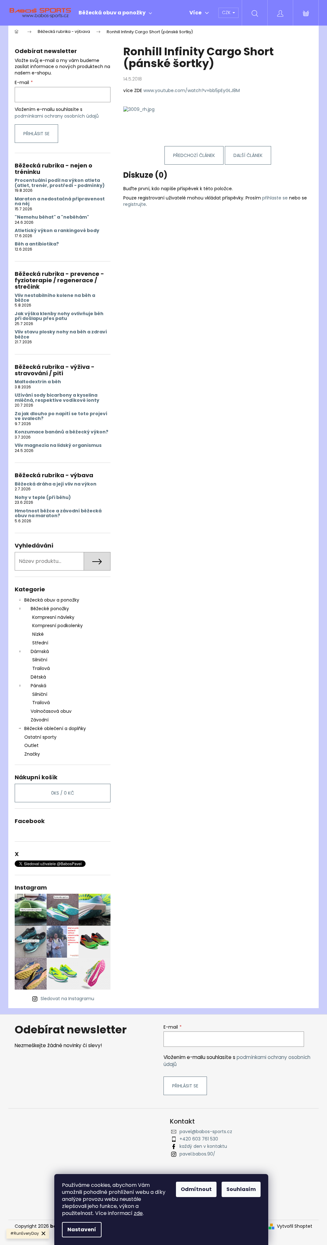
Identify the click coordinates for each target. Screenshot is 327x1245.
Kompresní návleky (53, 617)
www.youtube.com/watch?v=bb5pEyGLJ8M (191, 90)
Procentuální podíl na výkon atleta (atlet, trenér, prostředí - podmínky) (60, 183)
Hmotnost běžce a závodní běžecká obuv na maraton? (58, 513)
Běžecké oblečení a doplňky (55, 728)
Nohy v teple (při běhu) (43, 497)
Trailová (41, 668)
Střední (40, 643)
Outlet (31, 745)
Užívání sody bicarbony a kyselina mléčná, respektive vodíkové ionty (57, 398)
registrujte (134, 204)
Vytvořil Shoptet (294, 1226)
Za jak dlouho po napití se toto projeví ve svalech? (61, 416)
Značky (32, 754)
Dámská (40, 651)
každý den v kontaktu (203, 1146)
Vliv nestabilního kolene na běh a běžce (55, 298)
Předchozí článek (194, 155)
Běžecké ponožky (50, 608)
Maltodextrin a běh (38, 381)
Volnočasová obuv (51, 711)
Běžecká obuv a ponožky (51, 600)
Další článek (247, 155)
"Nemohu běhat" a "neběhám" (52, 217)
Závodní (40, 720)
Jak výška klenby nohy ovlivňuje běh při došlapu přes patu (59, 316)
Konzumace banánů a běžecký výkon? (61, 432)
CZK (227, 12)
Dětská (38, 677)
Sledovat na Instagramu (67, 998)
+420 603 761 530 (198, 1139)
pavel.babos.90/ (197, 1154)
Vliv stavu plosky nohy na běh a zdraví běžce (61, 334)
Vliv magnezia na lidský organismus (58, 445)
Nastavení (81, 1229)
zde (138, 1213)
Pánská (38, 685)
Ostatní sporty (40, 737)
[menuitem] (115, 13)
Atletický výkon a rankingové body (57, 230)
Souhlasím (241, 1189)
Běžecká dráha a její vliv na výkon (55, 484)
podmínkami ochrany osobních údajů (57, 116)
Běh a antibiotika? (37, 244)
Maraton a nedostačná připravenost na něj (60, 201)
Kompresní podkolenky (57, 625)
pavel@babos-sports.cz (205, 1131)
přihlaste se (275, 198)
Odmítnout (196, 1189)
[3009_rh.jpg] (139, 109)
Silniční (39, 660)
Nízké (38, 634)
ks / (62, 793)
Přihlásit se (36, 133)
